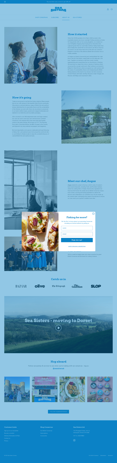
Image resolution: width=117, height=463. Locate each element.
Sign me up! (77, 240)
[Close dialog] (93, 214)
